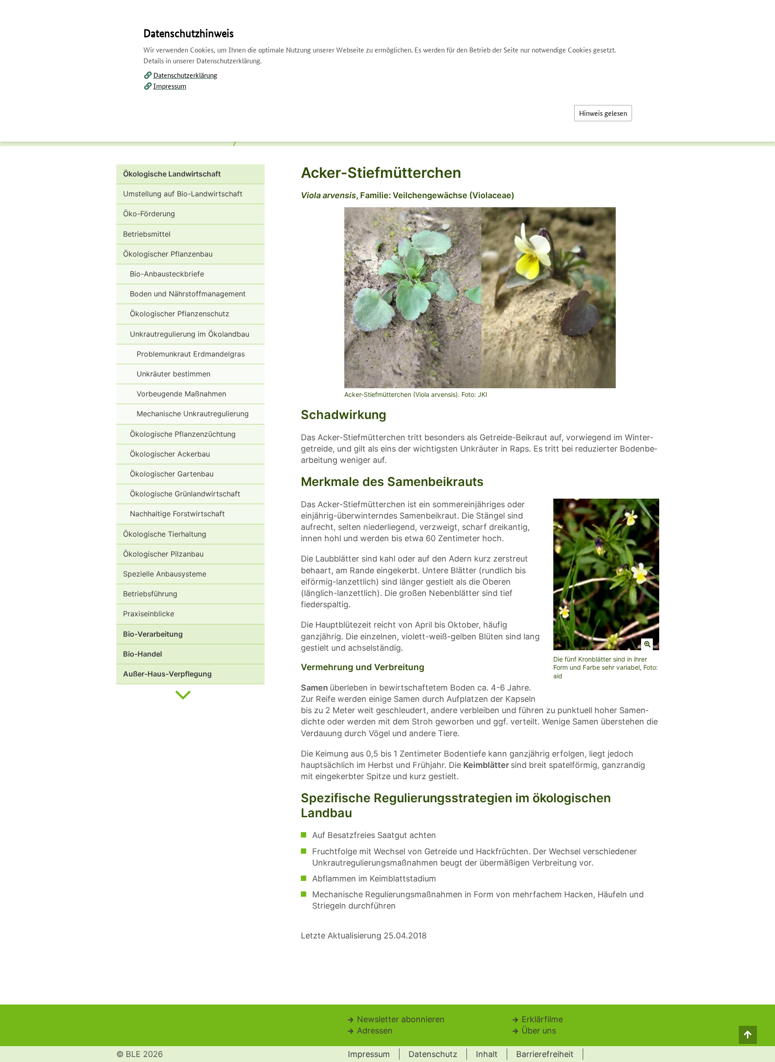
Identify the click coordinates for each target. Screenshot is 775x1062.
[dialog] (387, 531)
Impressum (169, 85)
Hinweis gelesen (603, 113)
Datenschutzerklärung (185, 75)
